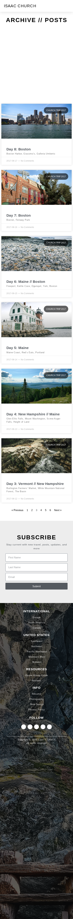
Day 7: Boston (18, 215)
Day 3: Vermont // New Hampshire (35, 484)
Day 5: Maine (17, 348)
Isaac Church (20, 6)
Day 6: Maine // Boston (25, 281)
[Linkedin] (30, 726)
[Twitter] (36, 726)
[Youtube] (49, 726)
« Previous (17, 510)
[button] (66, 6)
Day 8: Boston (18, 149)
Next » (57, 510)
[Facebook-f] (43, 726)
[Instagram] (23, 726)
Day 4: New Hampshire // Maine (33, 414)
